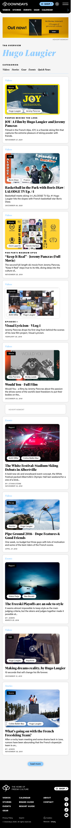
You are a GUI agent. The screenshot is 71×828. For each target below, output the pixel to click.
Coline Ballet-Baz (31, 458)
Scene (11, 693)
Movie (11, 87)
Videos (6, 10)
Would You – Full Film (21, 384)
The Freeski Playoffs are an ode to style (34, 604)
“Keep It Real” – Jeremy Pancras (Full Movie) (32, 258)
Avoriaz (12, 526)
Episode (12, 291)
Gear (36, 10)
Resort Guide (27, 806)
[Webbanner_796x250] (36, 27)
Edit (10, 156)
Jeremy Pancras (33, 111)
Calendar (47, 10)
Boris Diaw (14, 180)
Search (57, 4)
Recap (11, 502)
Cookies (49, 818)
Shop (47, 4)
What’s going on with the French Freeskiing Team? (29, 733)
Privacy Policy (8, 818)
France (27, 180)
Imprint (21, 818)
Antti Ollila (13, 314)
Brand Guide (26, 802)
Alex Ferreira (14, 376)
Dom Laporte (15, 245)
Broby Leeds (30, 376)
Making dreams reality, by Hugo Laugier (35, 668)
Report (12, 427)
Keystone (30, 660)
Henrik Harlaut (32, 245)
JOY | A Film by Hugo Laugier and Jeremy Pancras (35, 123)
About (47, 797)
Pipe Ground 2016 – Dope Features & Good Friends (32, 535)
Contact (48, 802)
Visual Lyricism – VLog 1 (23, 325)
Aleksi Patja (14, 596)
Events (28, 10)
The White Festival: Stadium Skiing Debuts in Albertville (31, 467)
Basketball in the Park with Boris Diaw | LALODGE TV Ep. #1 (35, 189)
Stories (17, 10)
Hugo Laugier (15, 111)
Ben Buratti (29, 596)
